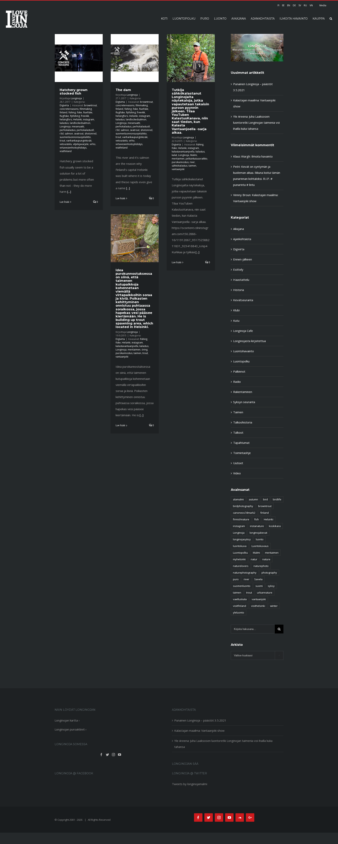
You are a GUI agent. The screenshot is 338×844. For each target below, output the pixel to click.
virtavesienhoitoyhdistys (73, 147)
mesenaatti (78, 126)
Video (237, 473)
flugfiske (64, 116)
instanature (257, 526)
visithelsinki (258, 606)
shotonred (90, 133)
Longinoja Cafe (243, 331)
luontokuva (239, 546)
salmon (69, 133)
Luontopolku (241, 361)
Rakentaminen (242, 392)
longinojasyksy (242, 539)
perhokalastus (68, 130)
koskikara (275, 526)
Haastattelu (241, 280)
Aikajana (238, 229)
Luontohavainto (243, 351)
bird (265, 499)
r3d (62, 133)
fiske (79, 112)
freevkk (85, 116)
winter (274, 606)
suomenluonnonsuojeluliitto (75, 137)
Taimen (238, 412)
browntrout (90, 105)
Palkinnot (239, 371)
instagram (88, 119)
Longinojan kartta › (67, 720)
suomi (259, 586)
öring (144, 349)
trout (62, 140)
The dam (123, 90)
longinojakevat (258, 532)
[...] (69, 192)
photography (269, 572)
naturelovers (240, 566)
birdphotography (243, 506)
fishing (72, 112)
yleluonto (238, 612)
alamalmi (238, 499)
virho (92, 144)
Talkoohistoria (242, 422)
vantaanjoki (178, 169)
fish (256, 519)
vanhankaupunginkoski (79, 140)
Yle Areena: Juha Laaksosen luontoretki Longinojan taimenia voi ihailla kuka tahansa (256, 122)
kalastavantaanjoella (183, 151)
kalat (174, 155)
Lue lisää (64, 202)
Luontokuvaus (260, 546)
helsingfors (66, 119)
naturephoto (261, 566)
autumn (253, 499)
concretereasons (69, 109)
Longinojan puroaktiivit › (70, 729)
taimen (192, 165)
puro (236, 579)
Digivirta (64, 105)
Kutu (236, 320)
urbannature (264, 592)
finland (63, 112)
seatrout (79, 133)
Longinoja (76, 98)
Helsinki (77, 119)
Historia (238, 290)
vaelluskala (240, 599)
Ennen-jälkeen (242, 259)
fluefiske (87, 112)
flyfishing (75, 116)
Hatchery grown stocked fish (73, 91)
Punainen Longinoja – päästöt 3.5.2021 (200, 720)
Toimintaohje (242, 453)
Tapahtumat (241, 443)
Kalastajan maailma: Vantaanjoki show (199, 730)
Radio (237, 382)
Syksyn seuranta (244, 402)
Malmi (193, 155)
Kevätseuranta (243, 300)
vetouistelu (66, 144)
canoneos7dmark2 (244, 512)
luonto (259, 539)
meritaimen (178, 158)
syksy (271, 586)
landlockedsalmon (80, 123)
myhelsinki (239, 559)
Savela (258, 579)
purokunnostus (180, 162)
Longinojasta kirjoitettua (249, 341)
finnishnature (241, 519)
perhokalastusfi (85, 130)
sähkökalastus (179, 165)
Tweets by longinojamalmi (189, 784)
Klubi (236, 310)
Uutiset (238, 463)
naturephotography (244, 572)
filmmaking (86, 109)
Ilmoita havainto (262, 156)
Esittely (238, 269)
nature (266, 559)
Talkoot (238, 432)
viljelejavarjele (81, 144)
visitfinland (66, 151)
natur (254, 559)
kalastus (64, 123)
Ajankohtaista (242, 239)
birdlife (277, 499)
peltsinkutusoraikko (196, 158)
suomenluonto (241, 586)
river (192, 162)
